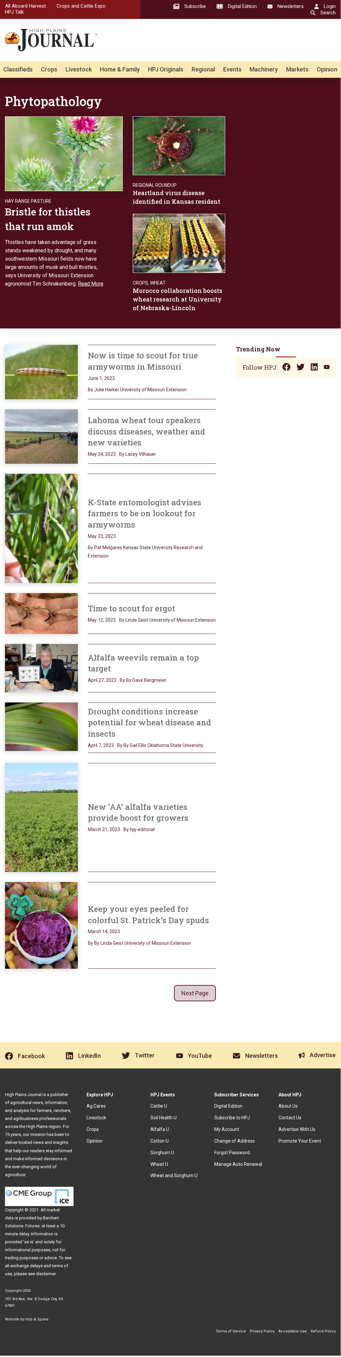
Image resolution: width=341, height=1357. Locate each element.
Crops (49, 69)
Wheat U (159, 1164)
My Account (226, 1129)
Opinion (327, 69)
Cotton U (159, 1141)
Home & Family (120, 69)
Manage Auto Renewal (238, 1164)
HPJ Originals (165, 69)
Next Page (195, 993)
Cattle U (158, 1106)
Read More (90, 284)
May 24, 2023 (102, 454)
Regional (203, 69)
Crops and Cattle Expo (81, 6)
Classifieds (18, 69)
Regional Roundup (155, 185)
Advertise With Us (296, 1129)
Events (232, 69)
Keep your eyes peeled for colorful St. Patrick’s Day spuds (148, 914)
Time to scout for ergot (131, 608)
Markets (297, 69)
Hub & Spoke (37, 1319)
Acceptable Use (292, 1331)
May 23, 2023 (102, 536)
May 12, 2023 (102, 620)
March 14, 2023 (104, 931)
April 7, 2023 (101, 745)
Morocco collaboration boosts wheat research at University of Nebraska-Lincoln (177, 299)
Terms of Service (231, 1331)
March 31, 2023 (104, 829)
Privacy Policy (262, 1331)
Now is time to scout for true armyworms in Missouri (143, 361)
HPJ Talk (14, 12)
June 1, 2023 (101, 378)
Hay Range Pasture (28, 201)
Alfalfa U (159, 1129)
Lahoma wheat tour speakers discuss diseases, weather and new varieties (146, 431)
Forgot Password (232, 1152)
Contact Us (289, 1117)
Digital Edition (228, 1106)
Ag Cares (96, 1106)
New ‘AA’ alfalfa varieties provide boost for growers (138, 812)
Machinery (264, 69)
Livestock (79, 69)
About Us (288, 1106)
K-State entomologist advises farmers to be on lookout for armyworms (144, 513)
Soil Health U (163, 1117)
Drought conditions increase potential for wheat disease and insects (149, 722)
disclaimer (46, 1273)
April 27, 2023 (102, 680)
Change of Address (234, 1141)
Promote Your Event (299, 1141)
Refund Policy (323, 1331)
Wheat (158, 283)
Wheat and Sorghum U (174, 1175)
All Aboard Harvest (25, 6)
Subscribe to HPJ (232, 1117)
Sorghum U (162, 1152)
